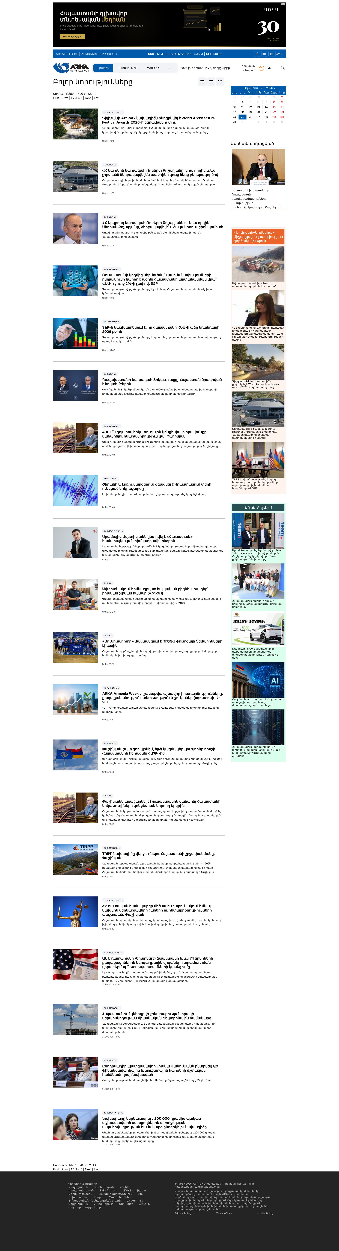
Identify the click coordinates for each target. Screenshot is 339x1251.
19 (250, 112)
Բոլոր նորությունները (81, 1183)
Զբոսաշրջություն (81, 1194)
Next (88, 98)
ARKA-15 (144, 1204)
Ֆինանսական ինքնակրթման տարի (95, 1200)
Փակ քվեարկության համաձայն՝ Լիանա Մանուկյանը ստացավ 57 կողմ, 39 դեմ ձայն (157, 1080)
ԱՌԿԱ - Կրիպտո (134, 1190)
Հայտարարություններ (85, 1207)
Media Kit (153, 68)
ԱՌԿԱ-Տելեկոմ (258, 508)
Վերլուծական (111, 688)
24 (234, 117)
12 (250, 107)
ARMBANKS (89, 54)
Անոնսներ (126, 1204)
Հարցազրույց (104, 1204)
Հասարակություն (113, 112)
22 (274, 112)
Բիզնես (108, 583)
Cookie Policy (265, 1213)
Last (96, 98)
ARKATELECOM (67, 54)
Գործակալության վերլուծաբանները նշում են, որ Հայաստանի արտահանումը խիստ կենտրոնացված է (158, 291)
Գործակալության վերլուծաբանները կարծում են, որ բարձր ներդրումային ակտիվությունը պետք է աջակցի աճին (161, 339)
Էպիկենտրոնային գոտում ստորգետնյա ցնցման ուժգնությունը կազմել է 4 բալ (153, 494)
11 (242, 107)
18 (242, 112)
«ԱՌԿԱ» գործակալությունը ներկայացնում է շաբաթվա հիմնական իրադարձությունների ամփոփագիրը (160, 709)
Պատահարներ (111, 478)
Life (140, 1194)
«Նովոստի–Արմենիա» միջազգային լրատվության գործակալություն (258, 236)
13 (258, 107)
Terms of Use (224, 1213)
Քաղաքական (110, 164)
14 (266, 107)
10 (234, 107)
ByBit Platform (108, 1190)
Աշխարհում (134, 1200)
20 (258, 112)
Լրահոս (103, 68)
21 (266, 112)
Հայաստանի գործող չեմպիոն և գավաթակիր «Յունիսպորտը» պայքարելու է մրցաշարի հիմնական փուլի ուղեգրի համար (160, 653)
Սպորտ (98, 1197)
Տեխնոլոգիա (78, 1197)
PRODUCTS (110, 54)
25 (242, 117)
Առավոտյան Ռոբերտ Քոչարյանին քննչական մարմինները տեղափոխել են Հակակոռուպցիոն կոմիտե (151, 234)
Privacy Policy (183, 1213)
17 (234, 112)
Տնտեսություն (128, 68)
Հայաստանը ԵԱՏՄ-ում (115, 1194)
